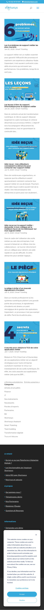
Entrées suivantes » (32, 382)
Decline (22, 600)
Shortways (8, 418)
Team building (10, 429)
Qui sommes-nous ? (13, 492)
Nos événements (11, 399)
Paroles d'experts (11, 407)
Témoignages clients (14, 497)
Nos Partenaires (12, 501)
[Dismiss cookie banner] (36, 535)
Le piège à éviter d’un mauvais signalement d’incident (17, 289)
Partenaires (9, 410)
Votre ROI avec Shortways (16, 475)
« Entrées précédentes (13, 382)
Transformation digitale (13, 433)
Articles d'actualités (12, 388)
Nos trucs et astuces (14, 480)
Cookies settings (22, 588)
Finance (7, 392)
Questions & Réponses (15, 511)
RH (5, 414)
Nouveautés (9, 403)
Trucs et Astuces (11, 436)
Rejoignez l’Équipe (13, 506)
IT (5, 395)
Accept (22, 594)
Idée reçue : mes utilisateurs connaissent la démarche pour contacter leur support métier (17, 166)
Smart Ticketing (22, 49)
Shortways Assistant (12, 421)
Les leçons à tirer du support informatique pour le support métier (20, 105)
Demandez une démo (14, 528)
